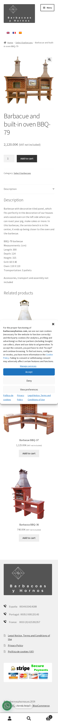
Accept (29, 371)
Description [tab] (10, 188)
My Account (9, 718)
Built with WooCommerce (35, 705)
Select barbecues (24, 42)
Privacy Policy (15, 645)
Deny (29, 380)
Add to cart (26, 158)
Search (29, 718)
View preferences (29, 389)
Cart (45, 715)
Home (10, 42)
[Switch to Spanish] (20, 33)
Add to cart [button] (29, 453)
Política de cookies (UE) (21, 651)
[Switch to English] (8, 33)
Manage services (28, 365)
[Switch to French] (14, 33)
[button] (53, 324)
